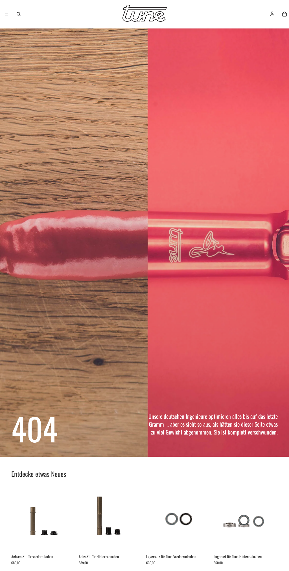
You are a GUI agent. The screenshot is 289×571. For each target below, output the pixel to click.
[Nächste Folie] (69, 519)
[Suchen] (18, 14)
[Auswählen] (67, 542)
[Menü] (6, 14)
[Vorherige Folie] (17, 519)
